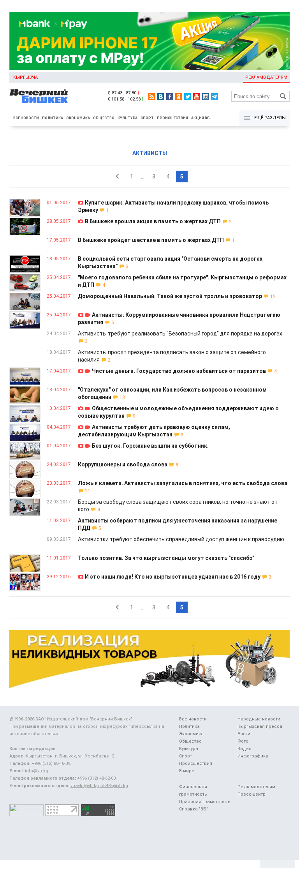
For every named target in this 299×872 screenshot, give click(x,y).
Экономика (78, 118)
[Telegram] (214, 96)
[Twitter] (187, 96)
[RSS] (151, 96)
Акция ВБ (200, 118)
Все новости (26, 118)
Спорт (147, 118)
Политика (52, 118)
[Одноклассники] (178, 96)
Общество (103, 118)
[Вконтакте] (160, 96)
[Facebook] (169, 96)
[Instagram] (205, 96)
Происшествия (172, 118)
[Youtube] (196, 96)
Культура (127, 118)
